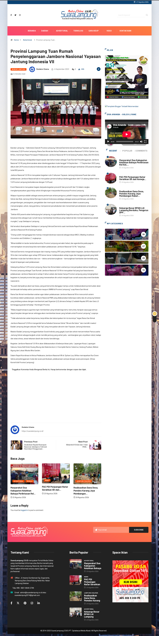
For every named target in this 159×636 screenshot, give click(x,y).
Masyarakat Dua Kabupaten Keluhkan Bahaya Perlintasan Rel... (23, 490)
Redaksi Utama (42, 69)
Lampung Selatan (84, 481)
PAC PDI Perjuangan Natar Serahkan (92, 582)
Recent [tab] (113, 151)
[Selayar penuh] (145, 141)
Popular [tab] (127, 151)
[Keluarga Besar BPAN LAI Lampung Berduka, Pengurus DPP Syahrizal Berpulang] (76, 612)
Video (109, 31)
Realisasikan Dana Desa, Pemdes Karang (92, 598)
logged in (24, 510)
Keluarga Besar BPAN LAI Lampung (91, 614)
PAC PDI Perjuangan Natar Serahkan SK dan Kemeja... (132, 178)
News (47, 480)
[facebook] (11, 15)
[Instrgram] (20, 15)
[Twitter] (15, 15)
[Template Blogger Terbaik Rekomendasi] (121, 106)
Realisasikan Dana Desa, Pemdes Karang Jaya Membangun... (86, 490)
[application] (126, 132)
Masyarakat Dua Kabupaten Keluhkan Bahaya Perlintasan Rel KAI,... (133, 162)
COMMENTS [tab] (141, 151)
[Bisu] (141, 141)
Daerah (44, 31)
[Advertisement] (56, 401)
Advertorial (62, 31)
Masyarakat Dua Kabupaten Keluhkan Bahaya (92, 566)
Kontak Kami (125, 31)
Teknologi (78, 31)
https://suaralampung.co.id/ (33, 431)
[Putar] (108, 141)
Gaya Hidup (94, 31)
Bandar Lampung (18, 69)
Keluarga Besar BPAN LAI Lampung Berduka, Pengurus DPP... (133, 210)
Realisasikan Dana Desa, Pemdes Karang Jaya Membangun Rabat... (131, 193)
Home (16, 40)
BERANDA (32, 31)
